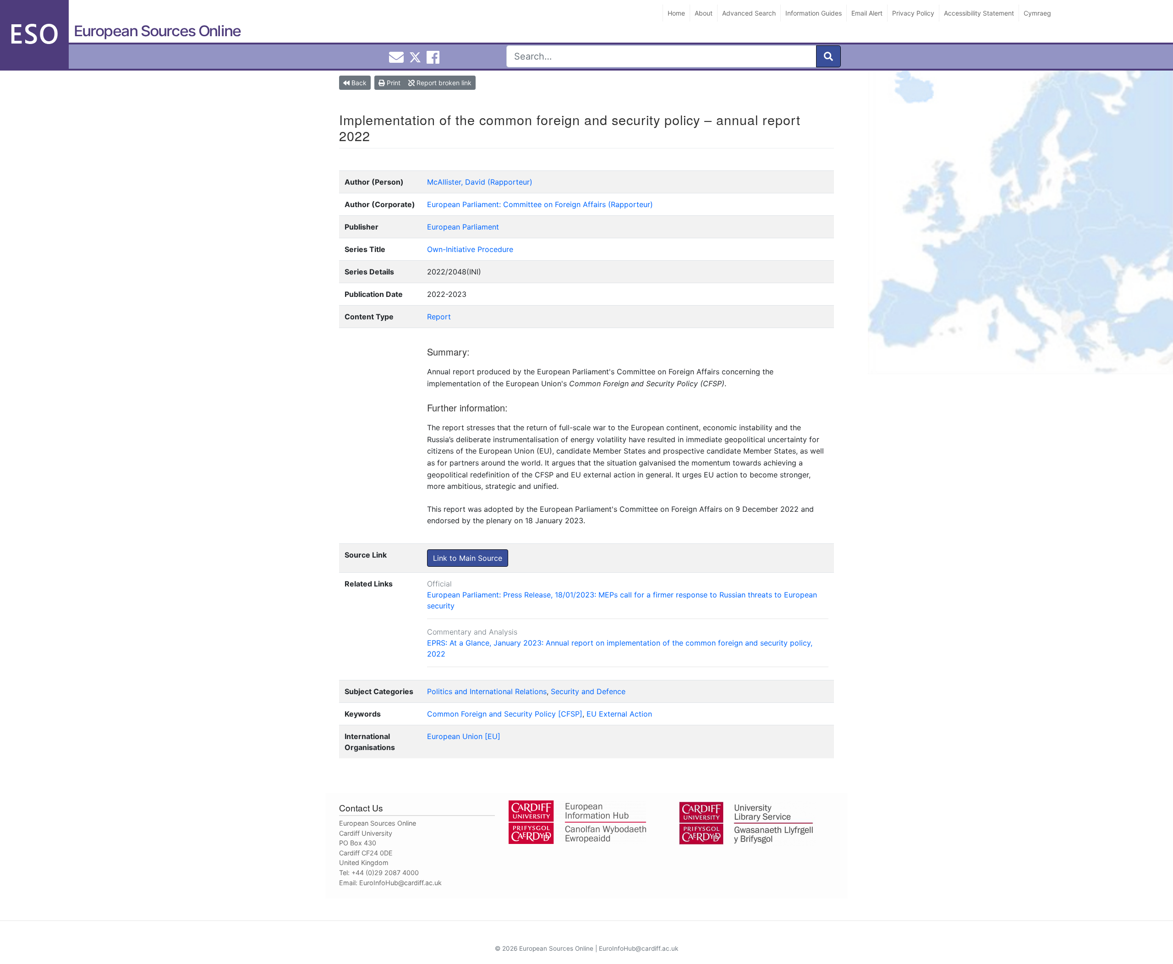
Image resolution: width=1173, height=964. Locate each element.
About (704, 13)
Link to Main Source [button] (467, 558)
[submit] (828, 56)
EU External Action (619, 713)
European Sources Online (157, 31)
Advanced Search (749, 13)
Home (676, 13)
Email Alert (866, 13)
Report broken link (443, 83)
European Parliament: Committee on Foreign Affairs (516, 204)
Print (392, 83)
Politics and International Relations (487, 691)
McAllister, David (456, 181)
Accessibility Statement (979, 13)
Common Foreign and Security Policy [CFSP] (504, 713)
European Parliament (463, 226)
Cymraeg (1037, 13)
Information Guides (813, 13)
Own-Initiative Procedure (470, 249)
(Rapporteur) (510, 181)
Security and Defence (588, 691)
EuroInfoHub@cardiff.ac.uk (400, 883)
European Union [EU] (463, 736)
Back (358, 83)
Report (439, 316)
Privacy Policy (913, 13)
